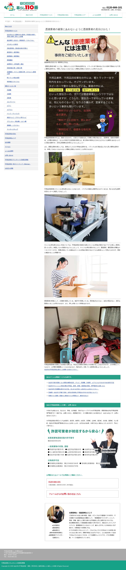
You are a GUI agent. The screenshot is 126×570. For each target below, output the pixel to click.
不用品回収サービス (46, 15)
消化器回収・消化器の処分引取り (17, 48)
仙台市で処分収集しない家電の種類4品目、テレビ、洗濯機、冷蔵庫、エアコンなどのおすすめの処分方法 (81, 382)
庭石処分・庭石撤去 (13, 52)
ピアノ (9, 105)
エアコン (10, 109)
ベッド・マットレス (13, 113)
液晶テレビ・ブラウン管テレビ (16, 117)
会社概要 (7, 142)
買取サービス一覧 (10, 86)
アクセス (7, 146)
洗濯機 (9, 90)
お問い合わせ (114, 15)
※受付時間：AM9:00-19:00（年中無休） (61, 483)
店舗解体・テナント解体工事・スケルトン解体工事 (21, 73)
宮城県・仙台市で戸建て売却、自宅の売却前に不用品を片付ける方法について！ (73, 392)
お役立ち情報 (9, 168)
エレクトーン (11, 102)
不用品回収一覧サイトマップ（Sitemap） (18, 164)
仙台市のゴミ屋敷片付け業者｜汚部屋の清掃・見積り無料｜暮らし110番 (21, 35)
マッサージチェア (12, 129)
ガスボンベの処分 (12, 44)
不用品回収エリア (79, 15)
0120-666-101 (114, 7)
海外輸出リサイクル (13, 81)
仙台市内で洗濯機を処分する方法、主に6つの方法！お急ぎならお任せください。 (73, 389)
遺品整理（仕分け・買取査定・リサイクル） (21, 40)
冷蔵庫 (9, 94)
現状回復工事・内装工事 (14, 68)
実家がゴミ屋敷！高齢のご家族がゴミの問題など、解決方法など (68, 395)
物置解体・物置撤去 (13, 56)
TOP (8, 21)
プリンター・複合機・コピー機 (16, 121)
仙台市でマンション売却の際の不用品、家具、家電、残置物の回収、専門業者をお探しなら (76, 386)
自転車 (9, 98)
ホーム (12, 15)
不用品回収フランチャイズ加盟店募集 (16, 159)
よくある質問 (97, 15)
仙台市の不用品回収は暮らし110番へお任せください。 (61, 369)
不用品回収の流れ (63, 15)
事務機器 (10, 60)
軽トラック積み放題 (13, 77)
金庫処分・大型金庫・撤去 (15, 64)
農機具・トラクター (13, 125)
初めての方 (29, 15)
